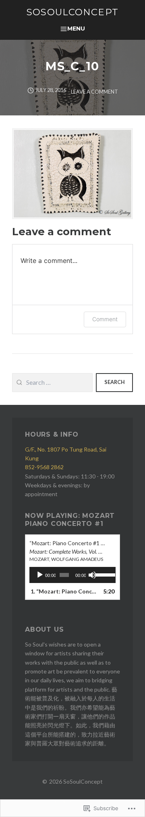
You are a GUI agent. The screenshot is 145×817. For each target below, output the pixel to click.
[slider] (103, 574)
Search (114, 382)
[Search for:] (52, 382)
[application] (72, 575)
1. (64, 591)
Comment (105, 319)
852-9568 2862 (44, 467)
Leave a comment (94, 92)
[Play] (40, 575)
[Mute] (92, 575)
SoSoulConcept (72, 12)
